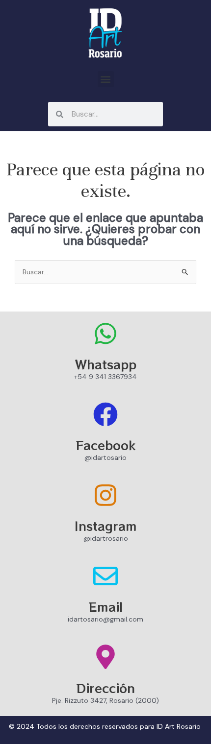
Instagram (106, 525)
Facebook (105, 445)
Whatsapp (105, 364)
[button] (106, 79)
